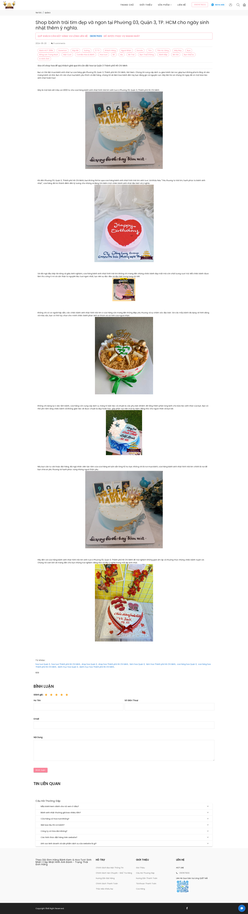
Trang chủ (127, 4)
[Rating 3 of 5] (56, 694)
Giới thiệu (146, 4)
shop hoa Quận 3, (89, 664)
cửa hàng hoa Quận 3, (187, 664)
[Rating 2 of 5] (51, 694)
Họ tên (37, 700)
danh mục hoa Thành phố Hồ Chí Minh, (96, 667)
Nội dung (38, 737)
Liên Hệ (181, 4)
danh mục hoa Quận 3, (68, 667)
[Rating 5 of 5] (66, 694)
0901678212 (96, 36)
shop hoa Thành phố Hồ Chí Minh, (113, 664)
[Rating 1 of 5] (46, 694)
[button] (167, 5)
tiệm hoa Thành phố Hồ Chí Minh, (161, 664)
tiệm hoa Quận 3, (137, 664)
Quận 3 (47, 13)
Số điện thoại (131, 700)
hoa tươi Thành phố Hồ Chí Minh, (66, 664)
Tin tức (39, 13)
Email (36, 718)
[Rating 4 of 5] (61, 694)
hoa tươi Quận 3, (43, 664)
